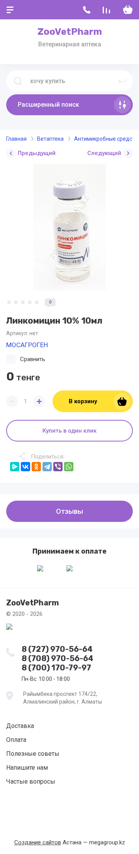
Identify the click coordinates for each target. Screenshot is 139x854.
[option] (69, 227)
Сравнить (32, 359)
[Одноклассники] (36, 466)
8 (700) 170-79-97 (56, 667)
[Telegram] (47, 466)
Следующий (104, 153)
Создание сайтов (37, 842)
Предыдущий (37, 153)
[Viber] (58, 466)
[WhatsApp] (68, 466)
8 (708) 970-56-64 (57, 658)
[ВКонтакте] (25, 466)
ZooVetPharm (69, 31)
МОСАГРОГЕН (27, 345)
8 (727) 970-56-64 (57, 649)
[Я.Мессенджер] (14, 466)
